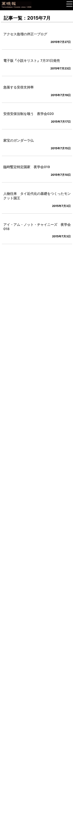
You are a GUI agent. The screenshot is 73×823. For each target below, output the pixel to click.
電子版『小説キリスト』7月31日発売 (31, 61)
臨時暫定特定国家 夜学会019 (26, 167)
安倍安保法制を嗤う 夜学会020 (28, 114)
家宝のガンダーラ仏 (18, 140)
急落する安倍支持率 (18, 87)
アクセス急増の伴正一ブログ (25, 34)
